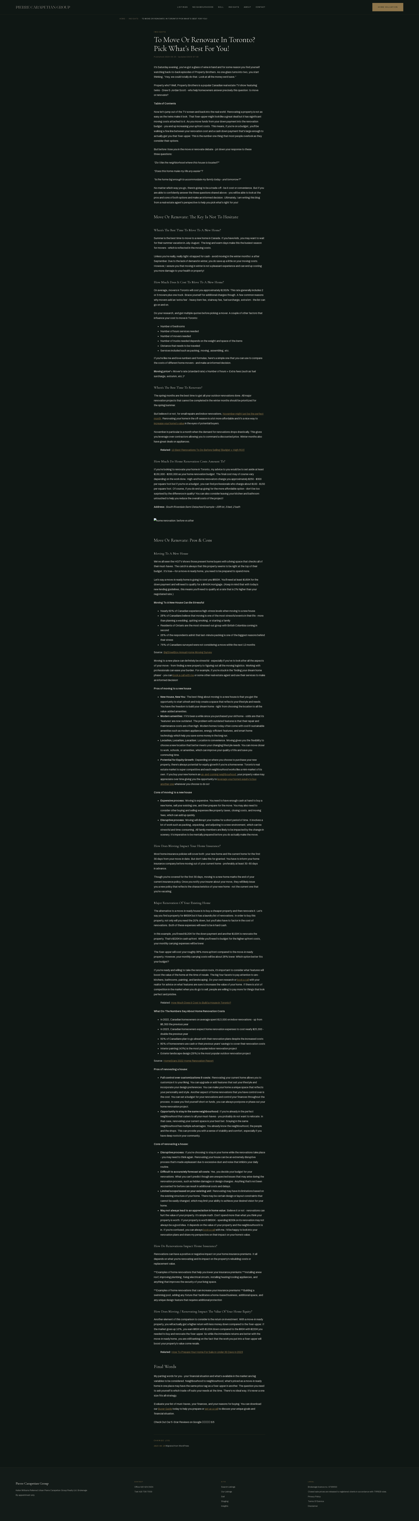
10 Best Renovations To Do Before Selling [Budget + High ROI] (208, 450)
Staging (224, 1501)
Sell (221, 7)
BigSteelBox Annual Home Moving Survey (188, 652)
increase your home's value (169, 423)
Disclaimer (313, 1506)
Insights (233, 7)
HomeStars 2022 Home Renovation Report (189, 1060)
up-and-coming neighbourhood (218, 774)
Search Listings (228, 1487)
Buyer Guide (165, 1408)
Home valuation (388, 7)
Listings (182, 7)
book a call (243, 979)
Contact (260, 7)
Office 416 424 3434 (143, 1487)
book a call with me (183, 675)
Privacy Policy (314, 1496)
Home (122, 19)
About (247, 7)
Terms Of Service (316, 1501)
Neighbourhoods (203, 7)
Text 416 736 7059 (143, 1492)
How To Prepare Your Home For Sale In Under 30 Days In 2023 (207, 1352)
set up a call (211, 1408)
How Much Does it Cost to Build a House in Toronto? (201, 1002)
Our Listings (226, 1492)
